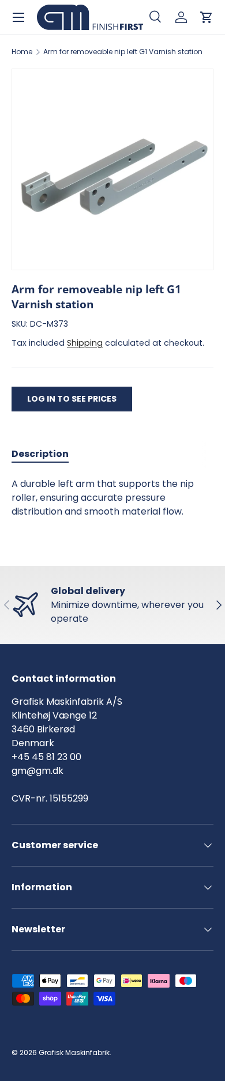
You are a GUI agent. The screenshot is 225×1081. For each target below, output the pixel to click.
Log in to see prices (72, 399)
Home (22, 51)
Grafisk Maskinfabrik (74, 1052)
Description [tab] (40, 453)
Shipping (85, 343)
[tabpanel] (112, 498)
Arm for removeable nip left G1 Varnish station (122, 51)
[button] (206, 17)
